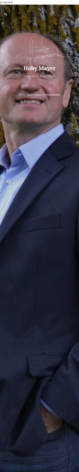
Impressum (34, 94)
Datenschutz (52, 94)
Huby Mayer (40, 68)
